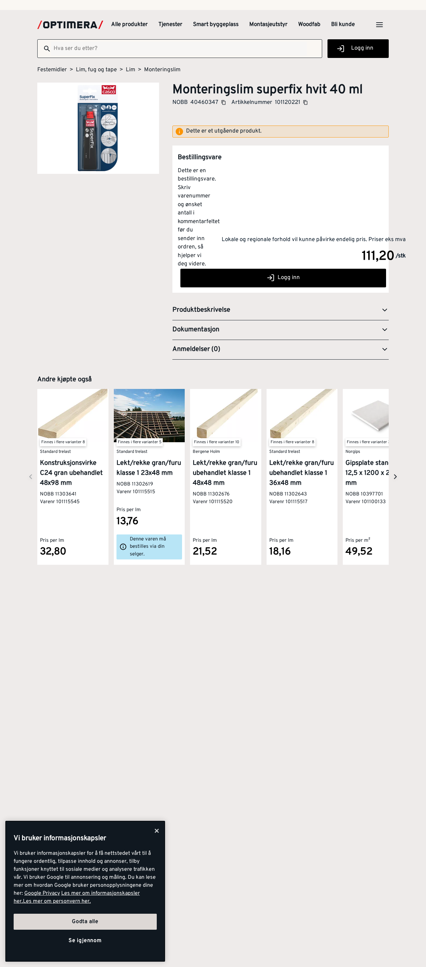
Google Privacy (42, 893)
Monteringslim (162, 70)
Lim (130, 70)
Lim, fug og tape (96, 70)
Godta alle (85, 921)
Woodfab (309, 24)
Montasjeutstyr (268, 24)
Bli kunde (343, 24)
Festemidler (52, 70)
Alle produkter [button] (129, 24)
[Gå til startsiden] (70, 25)
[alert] (280, 132)
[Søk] (44, 49)
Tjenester (170, 24)
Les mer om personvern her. (57, 901)
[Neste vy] (31, 476)
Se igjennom (85, 940)
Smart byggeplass (216, 24)
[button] (280, 310)
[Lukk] (156, 830)
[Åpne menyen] (379, 24)
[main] (85, 891)
